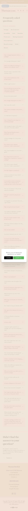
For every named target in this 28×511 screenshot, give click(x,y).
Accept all (19, 257)
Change (8, 257)
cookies (12, 252)
